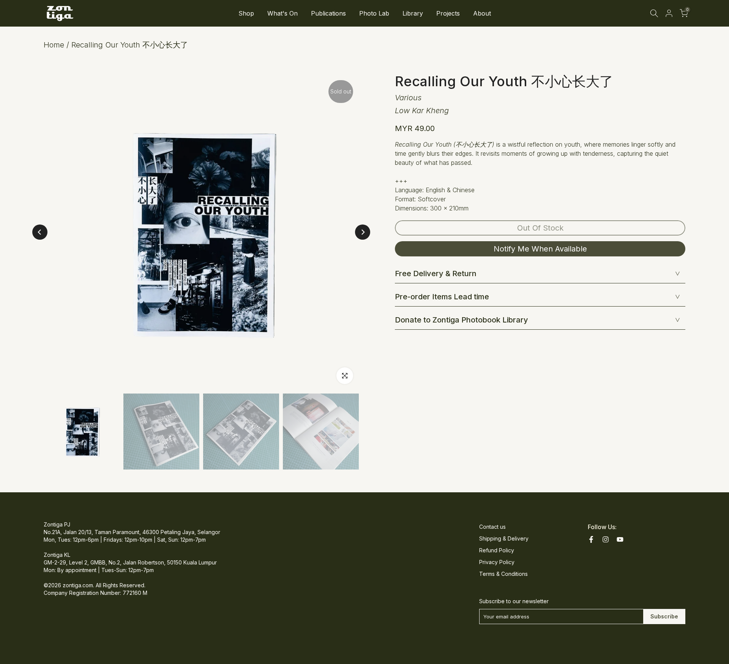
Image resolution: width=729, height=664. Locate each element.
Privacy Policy (496, 562)
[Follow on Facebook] (591, 539)
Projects (448, 13)
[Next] (362, 232)
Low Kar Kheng (422, 110)
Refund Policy (496, 550)
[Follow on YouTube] (620, 539)
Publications (328, 13)
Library (412, 13)
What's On (282, 13)
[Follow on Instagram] (605, 539)
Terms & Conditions (503, 574)
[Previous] (39, 232)
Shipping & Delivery (504, 538)
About (482, 13)
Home (54, 45)
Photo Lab (374, 13)
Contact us (492, 526)
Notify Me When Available (540, 248)
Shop (246, 13)
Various (408, 97)
